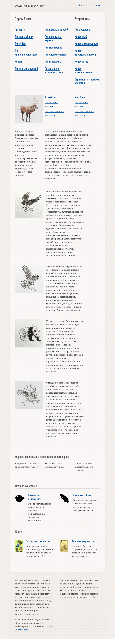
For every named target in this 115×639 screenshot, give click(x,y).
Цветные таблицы (54, 110)
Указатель (50, 115)
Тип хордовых (82, 29)
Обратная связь (23, 629)
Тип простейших (24, 36)
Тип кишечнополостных (26, 52)
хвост (49, 541)
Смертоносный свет (82, 495)
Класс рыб (81, 36)
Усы (28, 541)
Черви (18, 61)
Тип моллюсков (53, 47)
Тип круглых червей (56, 29)
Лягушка (20, 29)
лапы (42, 541)
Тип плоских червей (26, 68)
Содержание (51, 101)
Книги (81, 4)
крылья (34, 541)
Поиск (97, 4)
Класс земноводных (86, 43)
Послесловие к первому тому (54, 70)
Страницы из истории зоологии (87, 81)
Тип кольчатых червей (53, 38)
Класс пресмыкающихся (85, 52)
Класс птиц (81, 61)
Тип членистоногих (55, 54)
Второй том (80, 97)
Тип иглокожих (53, 61)
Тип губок (20, 43)
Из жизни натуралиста (83, 541)
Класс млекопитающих (84, 70)
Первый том (50, 97)
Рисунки (49, 106)
